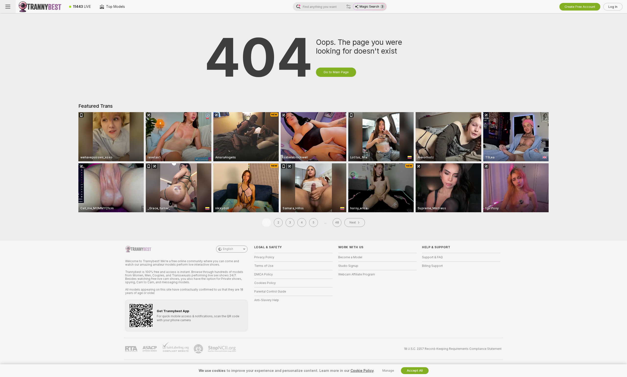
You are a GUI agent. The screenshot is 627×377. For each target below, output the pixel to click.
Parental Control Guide (270, 291)
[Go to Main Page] (40, 6)
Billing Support (432, 266)
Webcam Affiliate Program (356, 274)
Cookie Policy (362, 371)
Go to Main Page (336, 72)
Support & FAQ (432, 257)
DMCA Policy (263, 274)
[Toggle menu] (8, 6)
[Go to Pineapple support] (199, 348)
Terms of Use (263, 266)
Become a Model (350, 257)
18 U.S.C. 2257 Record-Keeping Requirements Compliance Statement (453, 349)
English (228, 249)
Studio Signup (348, 266)
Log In (612, 7)
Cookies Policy (265, 283)
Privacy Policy (264, 257)
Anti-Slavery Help (266, 300)
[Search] (348, 6)
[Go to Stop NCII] (222, 349)
